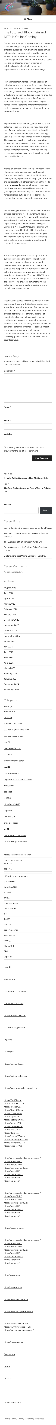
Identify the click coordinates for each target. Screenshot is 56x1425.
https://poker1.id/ (12, 1171)
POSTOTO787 (10, 817)
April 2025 (9, 663)
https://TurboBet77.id (14, 1103)
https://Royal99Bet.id (13, 1110)
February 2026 (10, 609)
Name (7, 407)
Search (7, 504)
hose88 (7, 967)
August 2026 (10, 588)
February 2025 (10, 673)
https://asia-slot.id (12, 1129)
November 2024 (11, 690)
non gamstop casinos (13, 1003)
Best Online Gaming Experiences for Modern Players (28, 528)
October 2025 (10, 630)
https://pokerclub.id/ (13, 1165)
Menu (29, 19)
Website (8, 434)
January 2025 (10, 679)
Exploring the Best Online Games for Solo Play (25, 556)
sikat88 (7, 892)
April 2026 (9, 598)
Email (7, 420)
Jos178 (7, 919)
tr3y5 (25, 29)
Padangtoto (9, 1354)
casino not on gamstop (14, 1027)
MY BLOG (8, 707)
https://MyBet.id (11, 1116)
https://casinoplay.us (13, 1342)
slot (5, 914)
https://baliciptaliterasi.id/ (15, 841)
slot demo (8, 924)
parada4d (16, 185)
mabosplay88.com (12, 748)
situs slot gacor (11, 823)
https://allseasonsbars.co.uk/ (17, 1323)
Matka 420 (9, 946)
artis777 (8, 898)
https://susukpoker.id (13, 1174)
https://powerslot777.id (15, 1015)
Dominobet (9, 1052)
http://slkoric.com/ (12, 1402)
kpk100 (7, 798)
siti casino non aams (13, 723)
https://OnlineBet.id (13, 1113)
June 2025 (9, 652)
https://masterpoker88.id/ (16, 1168)
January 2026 (10, 614)
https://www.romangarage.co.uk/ (19, 1330)
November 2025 (11, 625)
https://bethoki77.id (13, 1123)
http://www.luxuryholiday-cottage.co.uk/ (22, 1158)
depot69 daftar (11, 930)
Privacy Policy (10, 1419)
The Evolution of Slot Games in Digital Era (23, 542)
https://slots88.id (12, 1177)
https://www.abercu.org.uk (16, 1299)
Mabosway (9, 785)
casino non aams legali (14, 736)
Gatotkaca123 (10, 887)
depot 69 (8, 957)
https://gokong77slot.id (14, 1136)
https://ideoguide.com (14, 1064)
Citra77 (7, 1378)
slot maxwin (9, 881)
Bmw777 (8, 717)
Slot (6, 951)
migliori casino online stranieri (18, 779)
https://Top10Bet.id (12, 1100)
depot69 (8, 810)
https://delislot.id (12, 1133)
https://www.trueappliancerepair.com (21, 1088)
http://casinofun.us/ (13, 1287)
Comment (9, 371)
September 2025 (12, 636)
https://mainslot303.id (14, 1143)
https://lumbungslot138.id (16, 1139)
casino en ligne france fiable (16, 729)
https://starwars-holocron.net (17, 855)
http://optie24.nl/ (12, 804)
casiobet (8, 754)
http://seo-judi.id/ (12, 1181)
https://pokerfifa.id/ (13, 1161)
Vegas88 (8, 1040)
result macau (10, 908)
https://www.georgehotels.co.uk (18, 1311)
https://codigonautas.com (15, 1076)
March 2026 (9, 604)
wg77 (6, 829)
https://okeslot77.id (13, 1146)
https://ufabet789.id (13, 1107)
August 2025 (10, 641)
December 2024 (11, 684)
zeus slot (8, 863)
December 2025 (11, 620)
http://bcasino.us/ (12, 1275)
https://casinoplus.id (13, 1126)
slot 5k (7, 742)
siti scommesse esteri (14, 761)
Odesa (7, 1366)
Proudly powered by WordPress (31, 1419)
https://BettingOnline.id (15, 1120)
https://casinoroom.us (14, 1228)
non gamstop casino (13, 860)
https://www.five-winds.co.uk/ (17, 1327)
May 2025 (8, 657)
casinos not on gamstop (15, 835)
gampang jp (9, 935)
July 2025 (8, 647)
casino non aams (11, 773)
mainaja (7, 941)
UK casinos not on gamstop (16, 876)
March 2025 (9, 668)
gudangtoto (9, 711)
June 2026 (9, 593)
